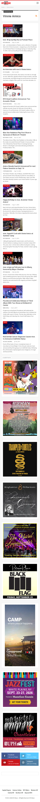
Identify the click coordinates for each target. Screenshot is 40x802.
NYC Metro (26, 790)
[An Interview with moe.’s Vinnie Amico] (13, 60)
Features (6, 185)
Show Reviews (8, 25)
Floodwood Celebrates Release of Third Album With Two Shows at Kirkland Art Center (18, 303)
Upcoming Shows (8, 84)
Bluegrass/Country (9, 286)
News (5, 322)
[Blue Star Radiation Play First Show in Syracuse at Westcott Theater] (13, 123)
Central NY (11, 793)
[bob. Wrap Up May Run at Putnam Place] (13, 30)
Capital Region (6, 790)
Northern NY (19, 793)
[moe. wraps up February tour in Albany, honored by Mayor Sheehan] (13, 258)
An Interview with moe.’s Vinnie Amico (17, 69)
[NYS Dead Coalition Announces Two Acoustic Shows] (13, 90)
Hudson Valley (17, 790)
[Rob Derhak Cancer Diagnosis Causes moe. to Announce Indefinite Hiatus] (13, 327)
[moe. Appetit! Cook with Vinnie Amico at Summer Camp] (13, 224)
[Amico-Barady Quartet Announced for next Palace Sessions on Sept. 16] (13, 157)
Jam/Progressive (9, 55)
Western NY (34, 790)
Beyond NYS (28, 793)
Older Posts (7, 357)
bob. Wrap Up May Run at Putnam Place (17, 40)
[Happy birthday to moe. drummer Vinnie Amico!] (13, 191)
